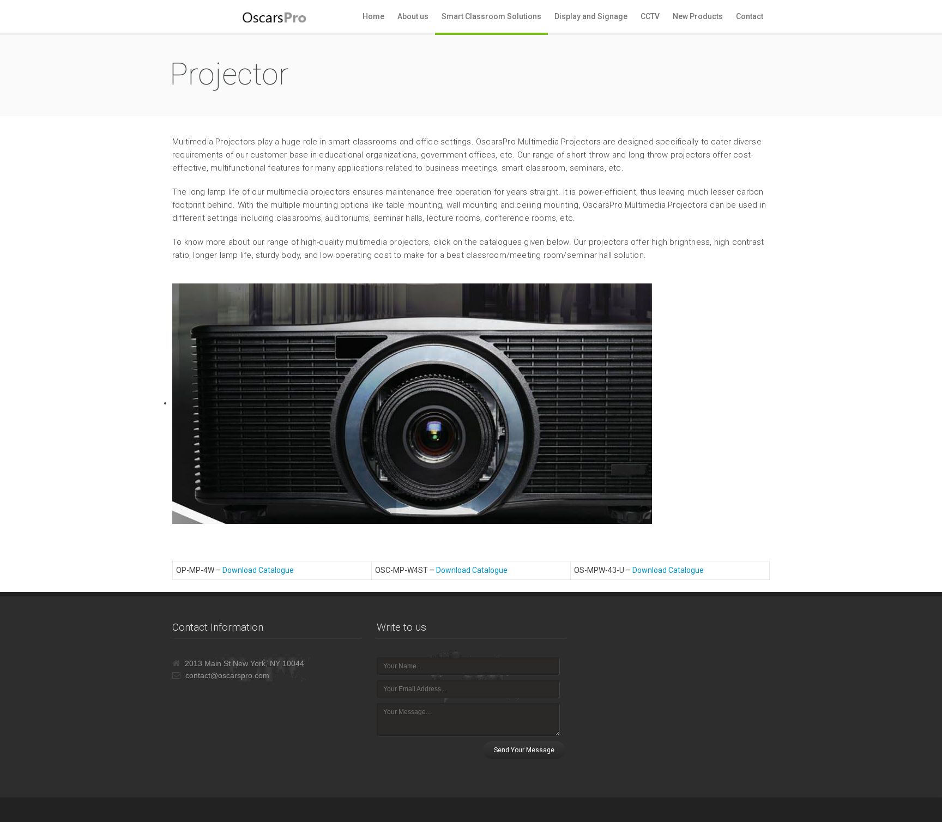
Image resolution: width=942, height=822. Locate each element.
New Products (698, 16)
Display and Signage (590, 16)
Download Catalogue (258, 570)
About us (412, 16)
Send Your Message (524, 750)
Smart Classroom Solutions (491, 16)
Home (373, 16)
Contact (749, 16)
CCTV (650, 16)
